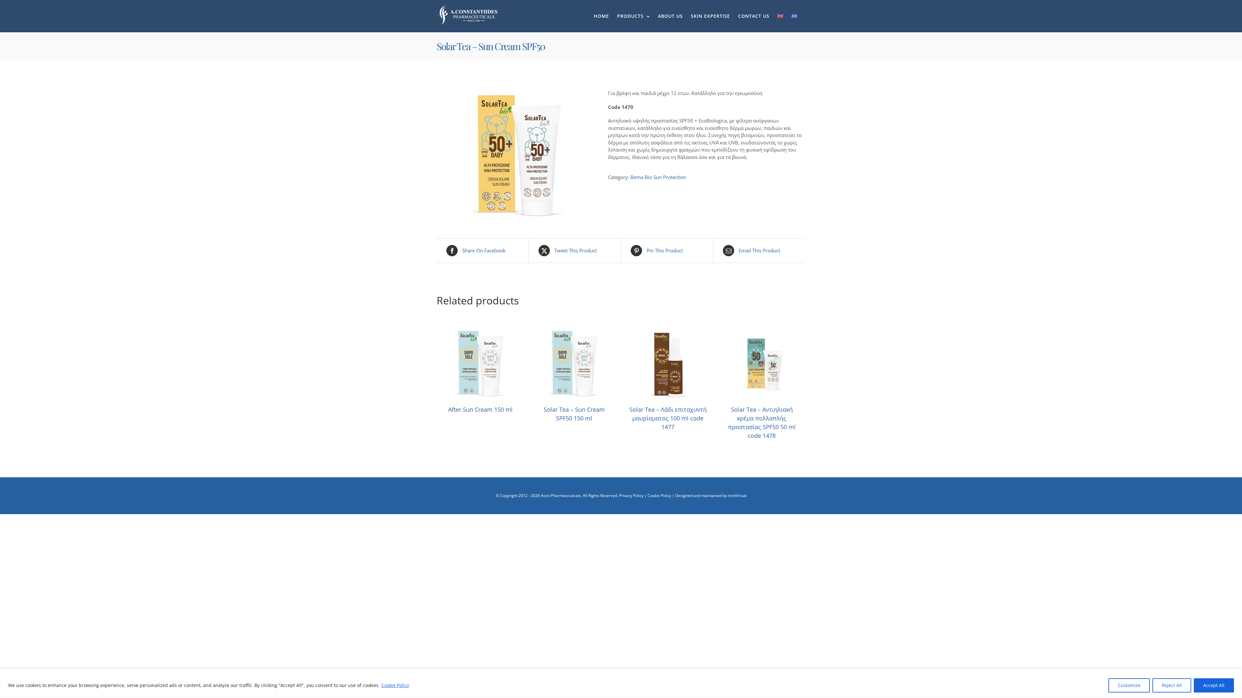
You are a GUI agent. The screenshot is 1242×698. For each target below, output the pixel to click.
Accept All (1214, 685)
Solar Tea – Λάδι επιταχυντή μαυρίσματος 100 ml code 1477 (668, 418)
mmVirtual (737, 495)
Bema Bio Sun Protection (658, 177)
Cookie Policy (395, 685)
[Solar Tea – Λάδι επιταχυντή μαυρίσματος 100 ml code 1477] (668, 332)
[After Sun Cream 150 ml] (480, 332)
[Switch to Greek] (794, 16)
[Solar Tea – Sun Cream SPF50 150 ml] (574, 332)
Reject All (1172, 685)
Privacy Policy (631, 495)
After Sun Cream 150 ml (480, 409)
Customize (1129, 685)
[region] (621, 683)
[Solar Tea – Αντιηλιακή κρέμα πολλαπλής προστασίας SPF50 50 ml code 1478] (761, 332)
